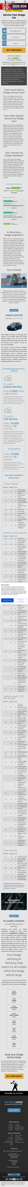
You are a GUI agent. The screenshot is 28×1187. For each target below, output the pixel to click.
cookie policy (9, 594)
